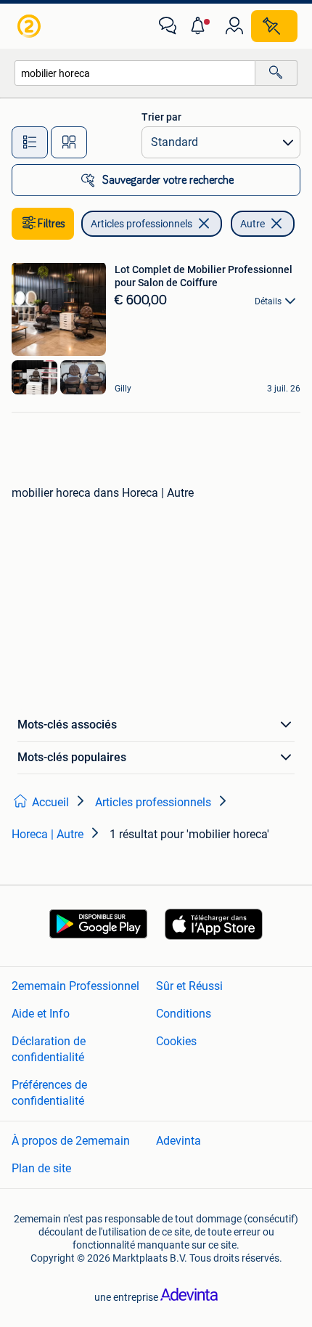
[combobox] (135, 73)
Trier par (161, 117)
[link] (30, 26)
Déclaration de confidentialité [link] (49, 1049)
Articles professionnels (141, 224)
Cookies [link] (176, 1041)
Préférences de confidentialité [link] (49, 1093)
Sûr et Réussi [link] (189, 986)
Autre (252, 224)
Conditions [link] (183, 1013)
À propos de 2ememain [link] (71, 1141)
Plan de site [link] (41, 1168)
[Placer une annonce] (274, 26)
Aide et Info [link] (41, 1013)
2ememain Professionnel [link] (75, 986)
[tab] (30, 142)
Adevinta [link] (178, 1141)
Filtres (51, 224)
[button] (201, 26)
